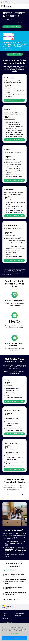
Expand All (6, 570)
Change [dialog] (12, 1)
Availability (18, 615)
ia (14, 599)
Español (13, 2)
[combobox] (13, 494)
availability (9, 599)
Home (3, 599)
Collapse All (13, 570)
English (8, 2)
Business (3, 2)
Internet (4, 613)
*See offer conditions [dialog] (7, 48)
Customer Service (20, 613)
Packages (5, 618)
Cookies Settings (14, 633)
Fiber (3, 615)
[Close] (27, 625)
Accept (14, 638)
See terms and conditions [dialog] (7, 274)
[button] (22, 495)
